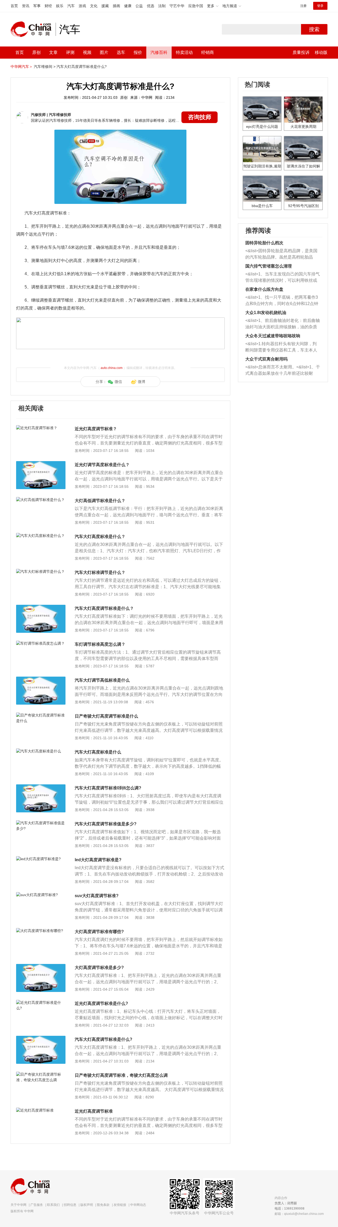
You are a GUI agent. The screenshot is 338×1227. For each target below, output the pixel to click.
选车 (121, 52)
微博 (141, 382)
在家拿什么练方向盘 (264, 289)
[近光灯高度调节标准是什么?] (40, 1002)
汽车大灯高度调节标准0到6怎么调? (108, 788)
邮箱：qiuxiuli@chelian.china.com (299, 1214)
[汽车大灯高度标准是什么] (40, 751)
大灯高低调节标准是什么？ (100, 500)
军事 (37, 6)
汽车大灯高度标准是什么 (98, 752)
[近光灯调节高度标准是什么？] (40, 464)
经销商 (207, 52)
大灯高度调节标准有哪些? (99, 931)
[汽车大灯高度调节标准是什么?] (40, 1038)
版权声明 (86, 1205)
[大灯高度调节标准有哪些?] (40, 931)
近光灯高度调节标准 (94, 1111)
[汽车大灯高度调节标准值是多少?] (40, 823)
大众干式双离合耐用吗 (266, 359)
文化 (93, 6)
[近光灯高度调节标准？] (40, 428)
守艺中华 (177, 6)
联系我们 (53, 1205)
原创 (36, 52)
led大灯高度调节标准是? (98, 860)
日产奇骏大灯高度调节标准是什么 (106, 716)
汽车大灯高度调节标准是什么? (82, 66)
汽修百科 (159, 52)
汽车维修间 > (44, 66)
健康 (128, 6)
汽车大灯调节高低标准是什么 (102, 680)
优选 (150, 6)
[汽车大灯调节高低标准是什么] (40, 679)
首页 (14, 6)
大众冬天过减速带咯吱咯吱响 (272, 336)
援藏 (105, 6)
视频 (87, 52)
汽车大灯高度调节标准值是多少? (106, 824)
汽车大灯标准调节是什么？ (100, 572)
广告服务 (36, 1205)
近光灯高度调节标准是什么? (101, 1003)
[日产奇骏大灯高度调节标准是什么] (40, 715)
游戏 (82, 6)
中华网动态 (138, 1205)
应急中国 (195, 6)
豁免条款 (103, 1205)
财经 (48, 6)
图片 (104, 52)
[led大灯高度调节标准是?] (40, 859)
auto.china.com (112, 368)
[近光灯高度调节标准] (40, 1110)
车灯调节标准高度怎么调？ (100, 644)
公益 (139, 6)
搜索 (314, 29)
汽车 (71, 6)
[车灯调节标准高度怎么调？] (40, 643)
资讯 (25, 6)
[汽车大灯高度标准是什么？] (40, 535)
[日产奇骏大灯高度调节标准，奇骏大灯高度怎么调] (40, 1074)
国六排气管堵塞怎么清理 (268, 266)
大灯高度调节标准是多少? (99, 967)
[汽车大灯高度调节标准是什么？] (40, 607)
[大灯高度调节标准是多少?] (40, 966)
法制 (162, 6)
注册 (303, 6)
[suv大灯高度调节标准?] (40, 895)
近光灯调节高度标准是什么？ (102, 464)
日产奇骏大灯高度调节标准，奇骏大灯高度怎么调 (121, 1075)
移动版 (321, 52)
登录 (320, 6)
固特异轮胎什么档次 (264, 243)
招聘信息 (70, 1205)
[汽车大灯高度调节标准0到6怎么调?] (40, 787)
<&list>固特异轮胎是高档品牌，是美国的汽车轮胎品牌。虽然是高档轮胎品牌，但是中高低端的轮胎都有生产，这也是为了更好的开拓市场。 (281, 254)
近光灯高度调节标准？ (96, 429)
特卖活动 (184, 52)
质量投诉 (301, 52)
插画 (116, 6)
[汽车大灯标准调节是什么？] (40, 571)
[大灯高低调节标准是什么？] (40, 500)
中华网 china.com (33, 29)
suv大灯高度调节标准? (97, 895)
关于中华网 (18, 1205)
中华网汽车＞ (22, 66)
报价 (138, 52)
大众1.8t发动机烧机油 (265, 312)
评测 (70, 52)
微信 (118, 382)
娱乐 (59, 6)
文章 (53, 52)
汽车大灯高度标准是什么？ (100, 536)
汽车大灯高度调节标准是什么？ (104, 608)
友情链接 (120, 1205)
